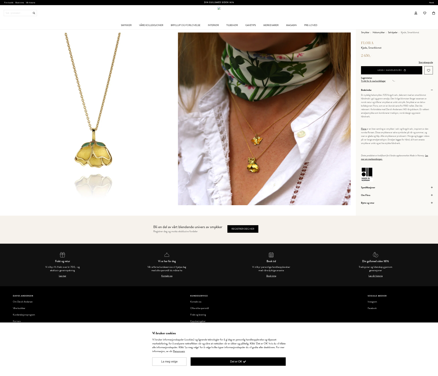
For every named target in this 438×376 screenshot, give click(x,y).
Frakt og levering (198, 314)
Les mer (62, 276)
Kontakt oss (166, 276)
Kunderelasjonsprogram (24, 314)
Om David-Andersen (23, 302)
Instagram (372, 302)
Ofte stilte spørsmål (199, 308)
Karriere (17, 321)
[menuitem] (126, 25)
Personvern (179, 351)
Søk (34, 13)
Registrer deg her (242, 229)
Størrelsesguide (426, 62)
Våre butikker (19, 308)
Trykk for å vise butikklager (373, 81)
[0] (433, 13)
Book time (271, 276)
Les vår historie (376, 276)
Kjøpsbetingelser (198, 321)
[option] (91, 118)
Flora (367, 42)
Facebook (372, 308)
